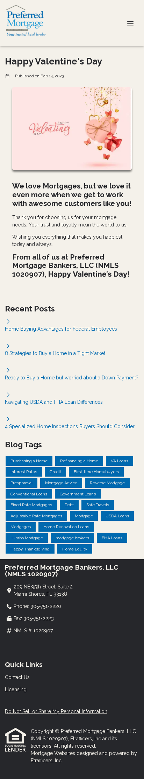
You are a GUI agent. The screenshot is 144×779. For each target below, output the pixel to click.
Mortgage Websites (54, 753)
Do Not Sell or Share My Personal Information (56, 711)
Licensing (16, 689)
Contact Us (17, 677)
